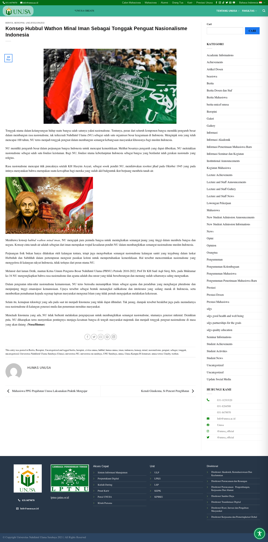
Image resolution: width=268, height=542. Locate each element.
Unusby (167, 353)
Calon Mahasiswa (131, 2)
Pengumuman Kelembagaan (223, 266)
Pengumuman (215, 259)
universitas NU (72, 353)
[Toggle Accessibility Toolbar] (259, 533)
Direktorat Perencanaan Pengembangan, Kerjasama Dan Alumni (230, 488)
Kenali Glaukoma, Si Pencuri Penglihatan (165, 391)
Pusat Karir (103, 490)
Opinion (211, 245)
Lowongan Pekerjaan (219, 203)
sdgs (209, 309)
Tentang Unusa (226, 10)
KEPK (157, 490)
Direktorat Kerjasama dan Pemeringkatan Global (234, 516)
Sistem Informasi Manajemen (112, 472)
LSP (156, 484)
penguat (165, 350)
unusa (121, 353)
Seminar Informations (219, 337)
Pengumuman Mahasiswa (221, 273)
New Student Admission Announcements (231, 217)
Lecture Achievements (219, 175)
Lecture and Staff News (220, 196)
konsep (138, 350)
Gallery (211, 125)
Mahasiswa (151, 2)
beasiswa (212, 76)
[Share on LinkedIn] (114, 337)
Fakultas (248, 10)
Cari (209, 24)
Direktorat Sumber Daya (222, 496)
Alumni (164, 2)
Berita (9, 23)
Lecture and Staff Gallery (221, 189)
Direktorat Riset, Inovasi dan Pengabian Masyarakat (229, 509)
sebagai (174, 350)
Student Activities (217, 351)
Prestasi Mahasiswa (218, 302)
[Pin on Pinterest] (107, 337)
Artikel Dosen (215, 69)
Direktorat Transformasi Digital (226, 501)
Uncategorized (35, 23)
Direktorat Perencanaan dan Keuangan (229, 481)
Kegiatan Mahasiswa (219, 168)
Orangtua (212, 252)
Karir (189, 2)
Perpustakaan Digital (108, 478)
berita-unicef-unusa (218, 104)
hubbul (101, 350)
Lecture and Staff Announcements (226, 182)
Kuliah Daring (105, 484)
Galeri (210, 118)
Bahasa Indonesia (248, 2)
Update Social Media (219, 379)
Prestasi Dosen (215, 294)
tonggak (182, 350)
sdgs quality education (219, 330)
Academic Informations (220, 55)
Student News (215, 358)
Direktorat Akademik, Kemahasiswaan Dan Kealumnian (231, 473)
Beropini (19, 23)
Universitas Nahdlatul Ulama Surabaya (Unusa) (42, 353)
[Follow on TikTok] (223, 2)
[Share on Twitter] (94, 337)
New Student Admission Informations (228, 224)
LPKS (157, 478)
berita (72, 350)
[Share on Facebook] (87, 337)
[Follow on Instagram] (220, 2)
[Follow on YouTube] (234, 2)
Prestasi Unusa (204, 2)
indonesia (129, 350)
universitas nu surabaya (91, 353)
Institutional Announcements (223, 161)
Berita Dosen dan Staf (219, 90)
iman (121, 350)
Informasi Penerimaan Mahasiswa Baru (229, 147)
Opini (210, 238)
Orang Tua (177, 2)
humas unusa (112, 350)
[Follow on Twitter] (227, 2)
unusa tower (157, 353)
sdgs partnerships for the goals (224, 323)
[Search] (264, 10)
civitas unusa (91, 350)
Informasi (212, 132)
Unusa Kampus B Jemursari (138, 353)
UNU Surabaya (110, 353)
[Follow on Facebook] (216, 2)
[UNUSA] (18, 11)
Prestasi (211, 287)
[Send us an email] (230, 2)
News (210, 231)
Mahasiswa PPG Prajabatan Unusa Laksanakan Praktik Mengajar (49, 391)
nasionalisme (155, 350)
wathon (175, 353)
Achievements (215, 62)
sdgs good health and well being (225, 316)
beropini (80, 350)
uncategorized (12, 353)
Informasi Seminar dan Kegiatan (225, 154)
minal (144, 350)
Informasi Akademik (218, 139)
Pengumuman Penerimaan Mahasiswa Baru (232, 280)
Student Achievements (219, 344)
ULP (156, 472)
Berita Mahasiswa (217, 97)
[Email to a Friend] (101, 337)
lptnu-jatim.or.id (60, 497)
